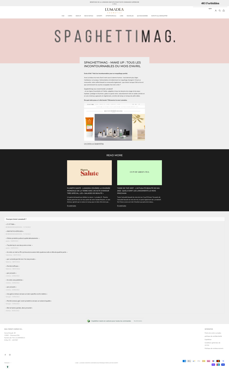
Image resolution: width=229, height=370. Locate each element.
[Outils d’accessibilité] (7, 367)
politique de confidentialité (213, 336)
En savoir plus (71, 206)
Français (6, 362)
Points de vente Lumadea (213, 333)
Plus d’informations (138, 320)
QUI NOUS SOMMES (142, 15)
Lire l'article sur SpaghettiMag (93, 144)
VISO (63, 15)
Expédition (208, 340)
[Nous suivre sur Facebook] (5, 355)
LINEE (121, 15)
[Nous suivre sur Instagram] (10, 355)
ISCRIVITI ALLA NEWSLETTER (159, 15)
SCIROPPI (99, 15)
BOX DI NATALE (88, 15)
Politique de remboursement (214, 348)
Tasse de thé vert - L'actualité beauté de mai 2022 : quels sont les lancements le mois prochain (138, 190)
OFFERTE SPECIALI (111, 15)
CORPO (70, 15)
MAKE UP (78, 15)
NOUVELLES (130, 15)
